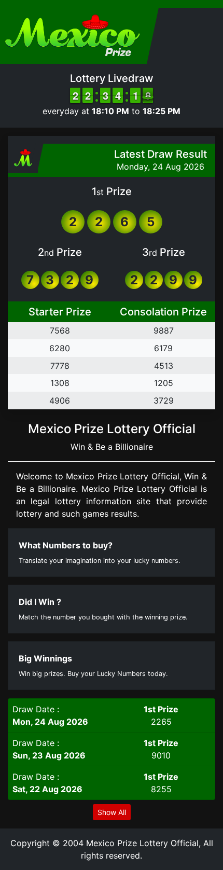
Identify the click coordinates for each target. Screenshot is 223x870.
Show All (111, 812)
